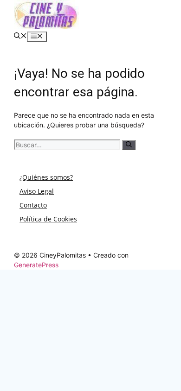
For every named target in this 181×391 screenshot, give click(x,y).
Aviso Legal (36, 191)
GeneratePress (36, 265)
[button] (20, 36)
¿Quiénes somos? (46, 177)
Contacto (33, 205)
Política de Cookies (48, 218)
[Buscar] (129, 145)
